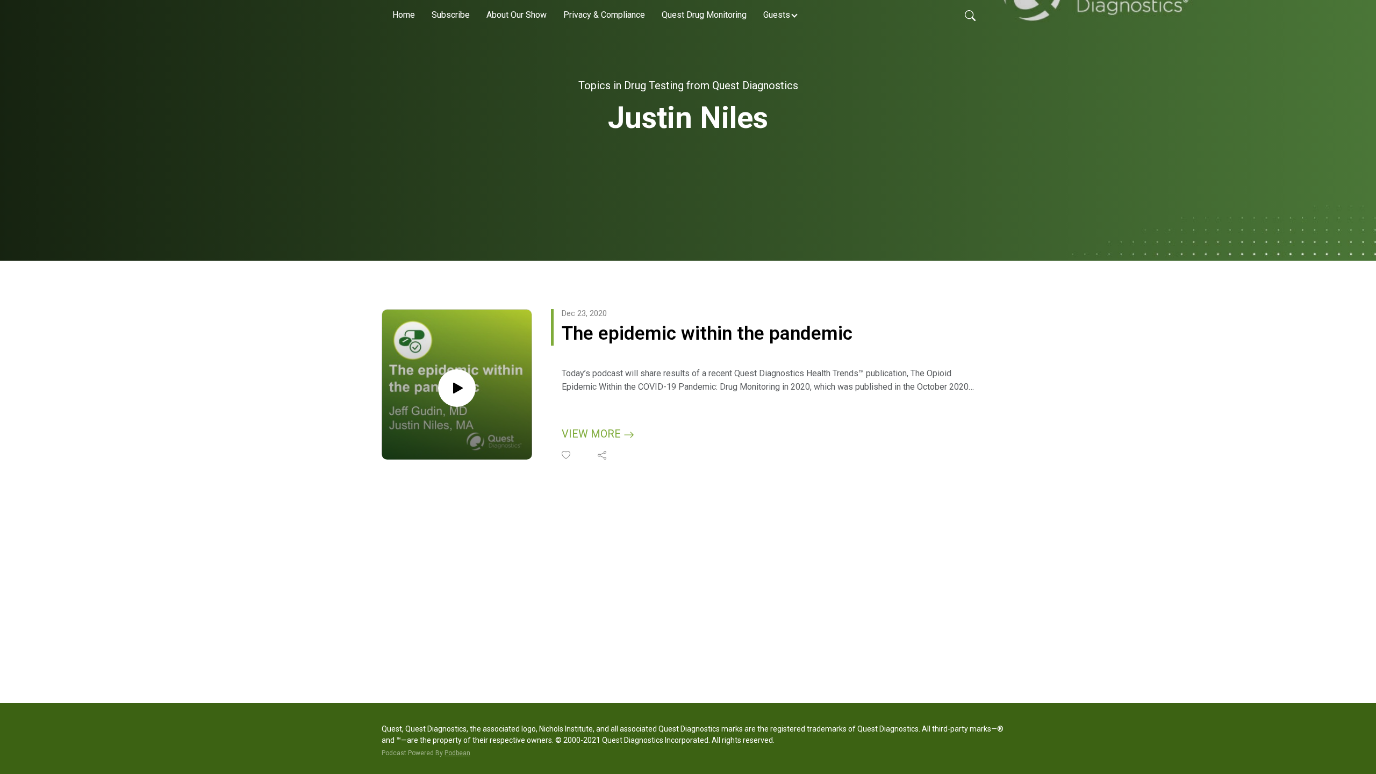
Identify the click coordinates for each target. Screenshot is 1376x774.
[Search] (970, 15)
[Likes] (567, 455)
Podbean (457, 753)
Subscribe (451, 15)
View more (593, 433)
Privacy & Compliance (604, 15)
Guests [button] (776, 15)
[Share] (603, 455)
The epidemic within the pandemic (707, 333)
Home (403, 15)
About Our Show (516, 15)
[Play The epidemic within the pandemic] (457, 388)
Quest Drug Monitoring (704, 15)
